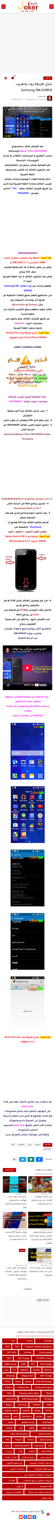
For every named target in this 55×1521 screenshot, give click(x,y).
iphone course (45, 1434)
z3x (20, 1451)
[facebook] (34, 1517)
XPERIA (37, 1405)
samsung (47, 1149)
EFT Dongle (23, 1358)
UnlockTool (11, 1399)
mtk (7, 1439)
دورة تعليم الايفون (14, 1463)
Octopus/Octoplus (43, 1387)
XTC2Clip (22, 1405)
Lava (6, 1370)
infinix (32, 1428)
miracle (18, 1439)
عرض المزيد (9, 1170)
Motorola (11, 1376)
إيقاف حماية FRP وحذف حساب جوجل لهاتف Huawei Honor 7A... (16, 1236)
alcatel (37, 1410)
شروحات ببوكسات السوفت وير (38, 1474)
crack (6, 1416)
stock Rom (47, 1451)
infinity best (46, 1428)
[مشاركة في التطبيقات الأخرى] (14, 1159)
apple (49, 1416)
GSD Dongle (46, 1364)
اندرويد (47, 78)
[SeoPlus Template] (42, 1512)
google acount (28, 1422)
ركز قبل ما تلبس (17, 1469)
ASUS (30, 1341)
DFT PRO (11, 1352)
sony (7, 1445)
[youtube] (30, 1517)
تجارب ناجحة (11, 1457)
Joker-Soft (15, 1512)
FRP (9, 1358)
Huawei (36, 1370)
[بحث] (3, 6)
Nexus (28, 1381)
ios (21, 1428)
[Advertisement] (27, 43)
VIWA (49, 1405)
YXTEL (48, 1410)
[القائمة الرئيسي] (51, 6)
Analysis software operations (38, 1346)
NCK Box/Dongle (44, 1381)
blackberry (27, 1416)
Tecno (49, 1393)
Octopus (33, 305)
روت (29, 1145)
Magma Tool (27, 1376)
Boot (7, 1346)
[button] (39, 1159)
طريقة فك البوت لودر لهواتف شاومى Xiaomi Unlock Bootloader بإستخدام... (16, 1273)
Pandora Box (23, 1387)
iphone (10, 1428)
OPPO (7, 1381)
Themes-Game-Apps (29, 1393)
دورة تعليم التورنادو (43, 1469)
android (21, 1145)
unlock (32, 1451)
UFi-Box (48, 1399)
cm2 (16, 1416)
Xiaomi (9, 1405)
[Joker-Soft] (27, 6)
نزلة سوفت (47, 1498)
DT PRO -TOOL (44, 1358)
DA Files (28, 1352)
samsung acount (22, 1445)
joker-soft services (19, 1434)
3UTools (48, 1341)
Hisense (48, 1370)
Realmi (8, 1387)
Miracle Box (18, 305)
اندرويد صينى (46, 1457)
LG (14, 1370)
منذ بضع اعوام (45, 1194)
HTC (33, 1364)
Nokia (18, 1381)
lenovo (31, 1439)
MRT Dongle (46, 1376)
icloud (10, 1422)
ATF (13, 1341)
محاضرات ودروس (14, 1492)
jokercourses (46, 1439)
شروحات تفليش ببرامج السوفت (38, 1480)
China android (45, 1352)
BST (17, 1346)
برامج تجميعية (28, 1457)
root (13, 1145)
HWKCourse (10, 1364)
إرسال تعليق (43, 1300)
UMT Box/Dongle (30, 1399)
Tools (9, 1393)
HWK (23, 1364)
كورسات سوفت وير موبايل (40, 1492)
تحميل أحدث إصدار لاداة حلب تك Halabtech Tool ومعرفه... (40, 1272)
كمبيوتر (19, 1486)
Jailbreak (24, 1370)
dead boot (47, 1422)
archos (39, 1416)
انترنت (9, 1451)
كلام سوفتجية (46, 1486)
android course (11, 1410)
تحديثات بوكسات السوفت (40, 1463)
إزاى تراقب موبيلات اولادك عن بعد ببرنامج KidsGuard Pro (41, 1200)
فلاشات (11, 1480)
